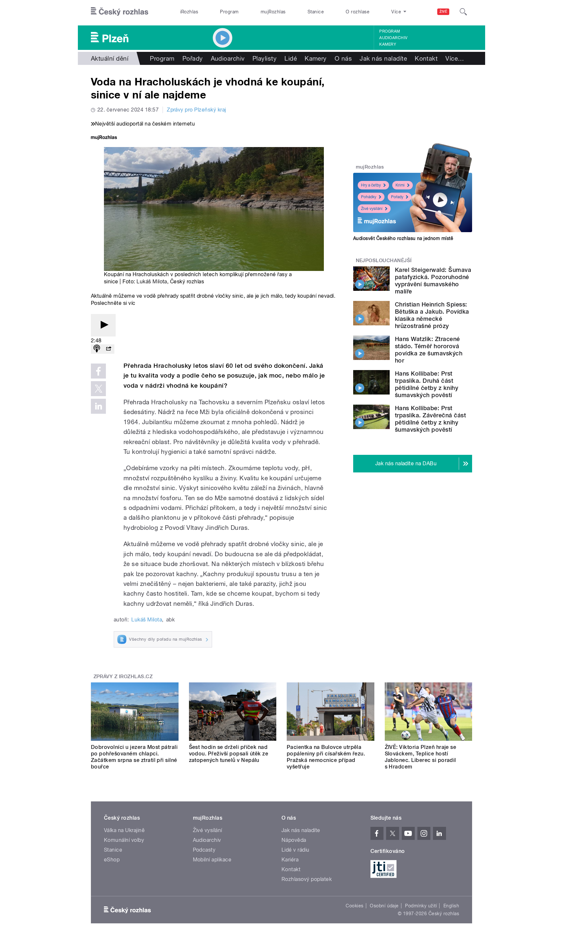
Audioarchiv (393, 38)
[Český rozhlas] (119, 11)
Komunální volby (124, 840)
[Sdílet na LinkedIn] (98, 406)
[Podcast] (97, 349)
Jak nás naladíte (383, 58)
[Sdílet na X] (98, 388)
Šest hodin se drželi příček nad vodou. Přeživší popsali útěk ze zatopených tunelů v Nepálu (228, 753)
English (451, 905)
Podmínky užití (421, 905)
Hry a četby (371, 185)
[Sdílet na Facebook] (98, 371)
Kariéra (290, 860)
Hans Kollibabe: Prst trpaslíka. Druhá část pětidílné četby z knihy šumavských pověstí (426, 384)
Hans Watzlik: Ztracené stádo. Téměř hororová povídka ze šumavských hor (428, 349)
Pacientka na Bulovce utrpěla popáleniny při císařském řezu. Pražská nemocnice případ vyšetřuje (326, 757)
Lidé (290, 58)
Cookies (354, 905)
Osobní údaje (384, 905)
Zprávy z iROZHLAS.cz (123, 676)
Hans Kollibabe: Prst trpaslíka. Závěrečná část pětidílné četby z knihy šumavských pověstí (430, 419)
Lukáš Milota (152, 281)
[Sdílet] (108, 349)
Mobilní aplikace (212, 860)
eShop (112, 860)
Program (229, 11)
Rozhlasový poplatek (307, 879)
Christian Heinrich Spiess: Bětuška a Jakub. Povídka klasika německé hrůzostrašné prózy (432, 315)
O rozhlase (357, 11)
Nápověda (294, 840)
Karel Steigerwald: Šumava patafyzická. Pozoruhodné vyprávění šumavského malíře (433, 280)
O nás (343, 58)
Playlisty (265, 58)
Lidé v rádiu (296, 850)
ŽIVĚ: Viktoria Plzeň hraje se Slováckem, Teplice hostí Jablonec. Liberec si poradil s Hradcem (420, 757)
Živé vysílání (372, 208)
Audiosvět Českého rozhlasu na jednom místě (403, 238)
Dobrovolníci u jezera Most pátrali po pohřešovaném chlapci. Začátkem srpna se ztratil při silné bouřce (134, 757)
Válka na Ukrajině (124, 830)
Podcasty (204, 850)
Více (454, 58)
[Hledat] (463, 11)
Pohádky (368, 197)
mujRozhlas (273, 11)
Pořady (192, 58)
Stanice (316, 11)
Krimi (400, 185)
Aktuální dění (109, 58)
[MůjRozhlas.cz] (104, 138)
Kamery (387, 44)
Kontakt (426, 58)
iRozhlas (189, 11)
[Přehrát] (103, 325)
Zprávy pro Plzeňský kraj (196, 110)
